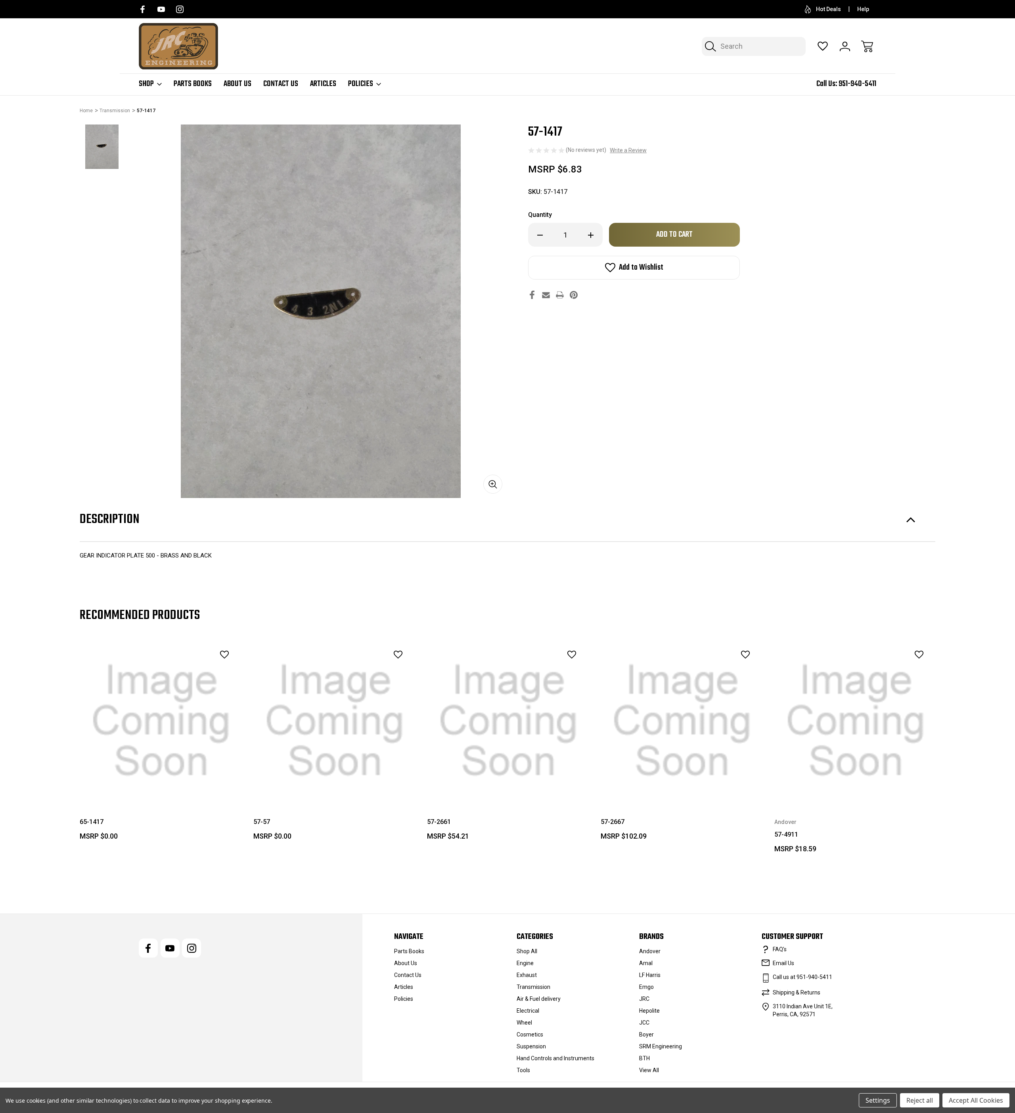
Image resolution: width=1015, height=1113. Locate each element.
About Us (237, 84)
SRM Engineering (660, 1046)
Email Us (783, 963)
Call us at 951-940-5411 (802, 977)
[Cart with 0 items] (867, 46)
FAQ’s (780, 949)
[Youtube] (161, 9)
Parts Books (193, 84)
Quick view (202, 672)
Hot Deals (828, 9)
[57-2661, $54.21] (508, 721)
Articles (323, 84)
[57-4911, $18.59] (855, 721)
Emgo (646, 987)
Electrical (528, 1011)
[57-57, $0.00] (334, 721)
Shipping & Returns (796, 992)
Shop (146, 84)
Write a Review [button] (628, 150)
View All (649, 1070)
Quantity (540, 214)
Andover (650, 951)
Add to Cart (161, 784)
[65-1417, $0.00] (161, 721)
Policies (360, 84)
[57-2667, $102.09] (682, 721)
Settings (878, 1100)
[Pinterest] (574, 295)
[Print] (560, 295)
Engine (525, 963)
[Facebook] (142, 9)
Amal (646, 963)
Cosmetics (530, 1034)
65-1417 (91, 822)
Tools (523, 1070)
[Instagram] (180, 9)
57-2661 (439, 822)
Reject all (919, 1100)
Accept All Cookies (976, 1100)
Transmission (533, 987)
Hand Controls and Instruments (555, 1058)
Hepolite (649, 1011)
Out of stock (508, 784)
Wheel (524, 1022)
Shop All (527, 951)
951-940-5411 (857, 84)
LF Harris (650, 975)
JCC (644, 1022)
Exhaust (527, 975)
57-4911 (786, 834)
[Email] (546, 295)
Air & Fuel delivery (539, 999)
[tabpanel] (102, 147)
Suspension (531, 1046)
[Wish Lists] (823, 46)
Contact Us (280, 84)
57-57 (261, 822)
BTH (644, 1058)
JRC (644, 999)
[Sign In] (845, 46)
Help (863, 9)
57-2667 (612, 822)
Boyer (646, 1034)
